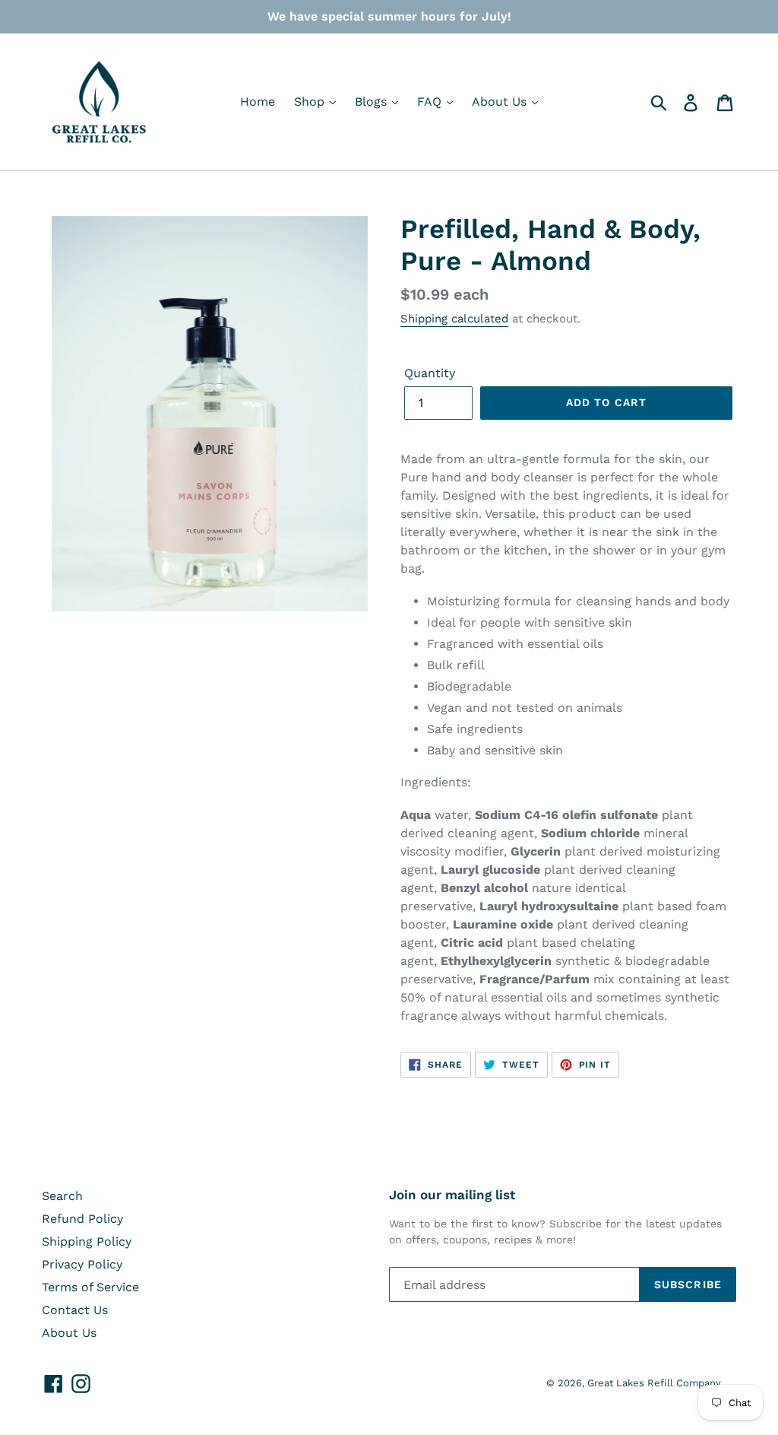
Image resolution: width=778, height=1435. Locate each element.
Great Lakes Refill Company (654, 1383)
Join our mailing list (452, 1194)
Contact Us (75, 1310)
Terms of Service (90, 1287)
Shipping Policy (86, 1241)
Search (62, 1196)
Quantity (429, 373)
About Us (501, 101)
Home (257, 101)
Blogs (373, 101)
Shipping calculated (454, 318)
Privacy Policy (82, 1264)
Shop (311, 101)
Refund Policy (82, 1218)
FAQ (431, 101)
